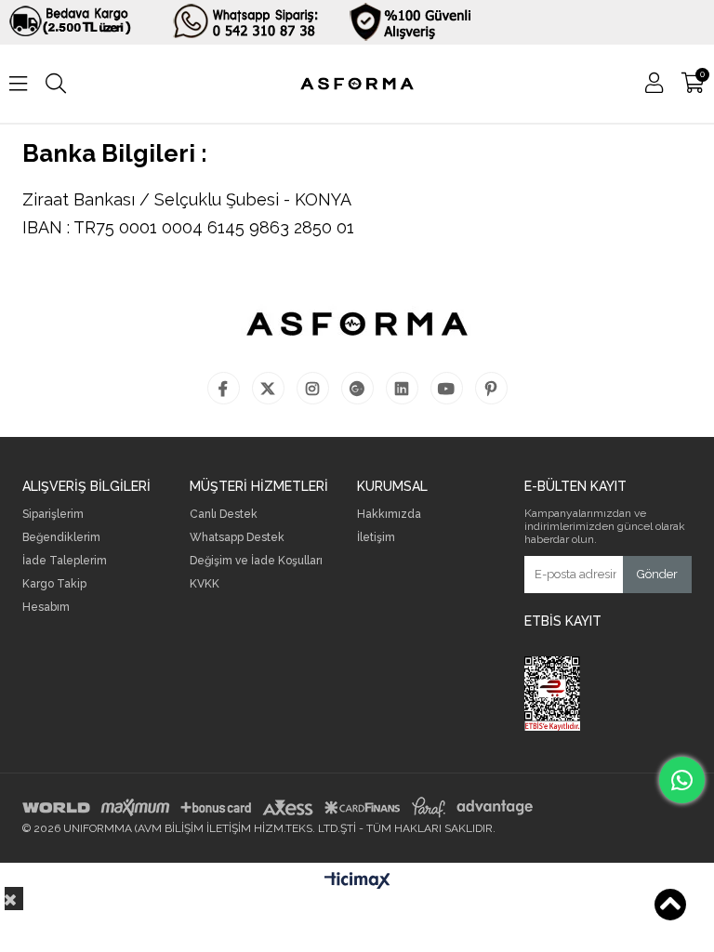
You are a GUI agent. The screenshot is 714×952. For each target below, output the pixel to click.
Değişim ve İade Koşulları (256, 561)
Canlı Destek (224, 515)
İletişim (376, 538)
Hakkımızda (389, 515)
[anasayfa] (357, 83)
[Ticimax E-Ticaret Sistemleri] (357, 881)
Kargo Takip (54, 584)
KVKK (204, 584)
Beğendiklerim (61, 538)
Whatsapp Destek (237, 538)
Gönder (657, 574)
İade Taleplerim (64, 561)
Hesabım (46, 608)
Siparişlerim (53, 515)
